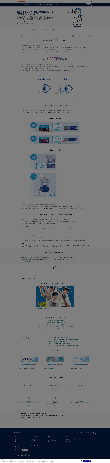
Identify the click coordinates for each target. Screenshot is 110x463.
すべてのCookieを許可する (87, 460)
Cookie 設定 (80, 460)
